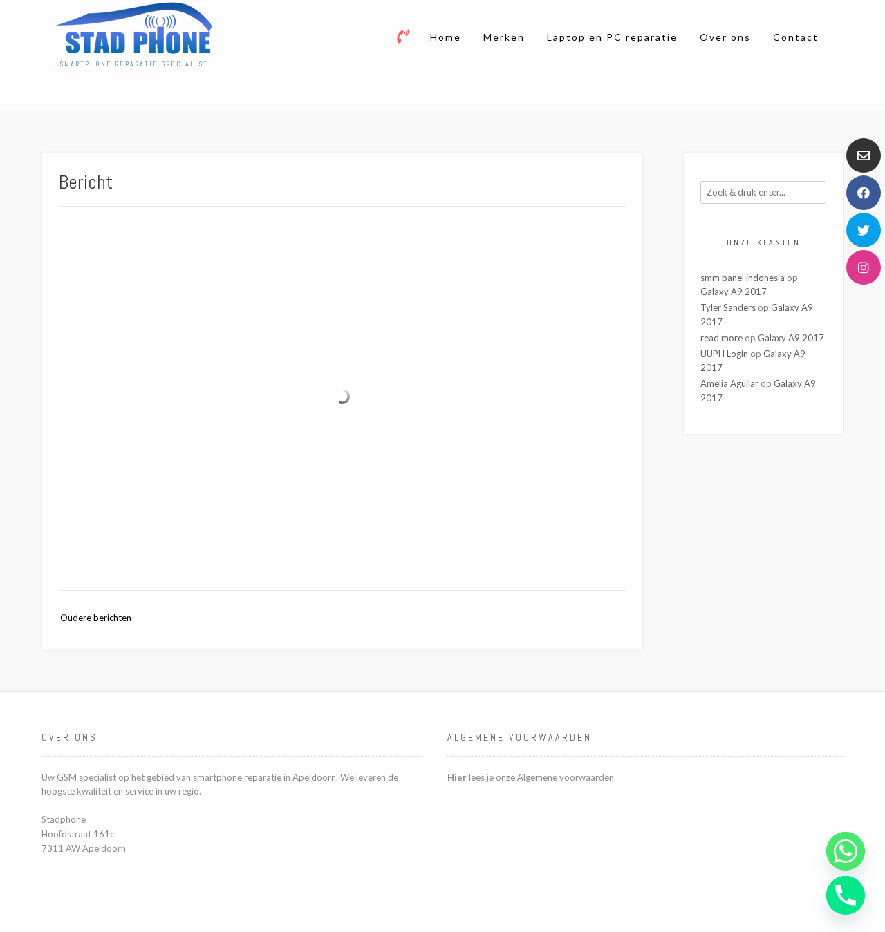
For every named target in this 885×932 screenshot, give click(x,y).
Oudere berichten (95, 617)
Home (445, 37)
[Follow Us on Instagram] (863, 267)
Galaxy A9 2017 (733, 291)
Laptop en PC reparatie (612, 37)
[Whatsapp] (845, 851)
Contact (796, 37)
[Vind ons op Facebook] (863, 192)
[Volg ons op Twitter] (863, 230)
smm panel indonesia (742, 277)
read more (721, 337)
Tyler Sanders (728, 307)
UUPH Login (724, 353)
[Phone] (845, 895)
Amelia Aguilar (729, 383)
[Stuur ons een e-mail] (863, 155)
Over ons (725, 37)
